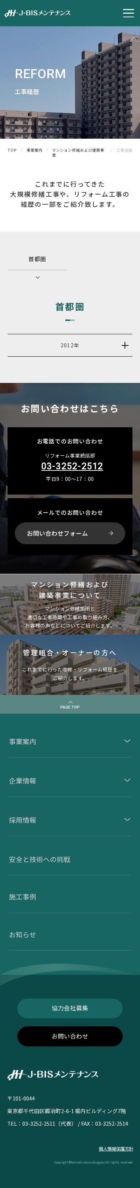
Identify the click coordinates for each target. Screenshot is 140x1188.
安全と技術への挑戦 (39, 859)
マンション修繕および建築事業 (78, 153)
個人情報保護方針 (116, 1148)
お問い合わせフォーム (57, 533)
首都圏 (37, 259)
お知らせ (22, 934)
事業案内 (35, 150)
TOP (12, 150)
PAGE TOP (70, 707)
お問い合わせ (70, 1036)
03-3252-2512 (72, 466)
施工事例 (22, 896)
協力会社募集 (70, 1008)
